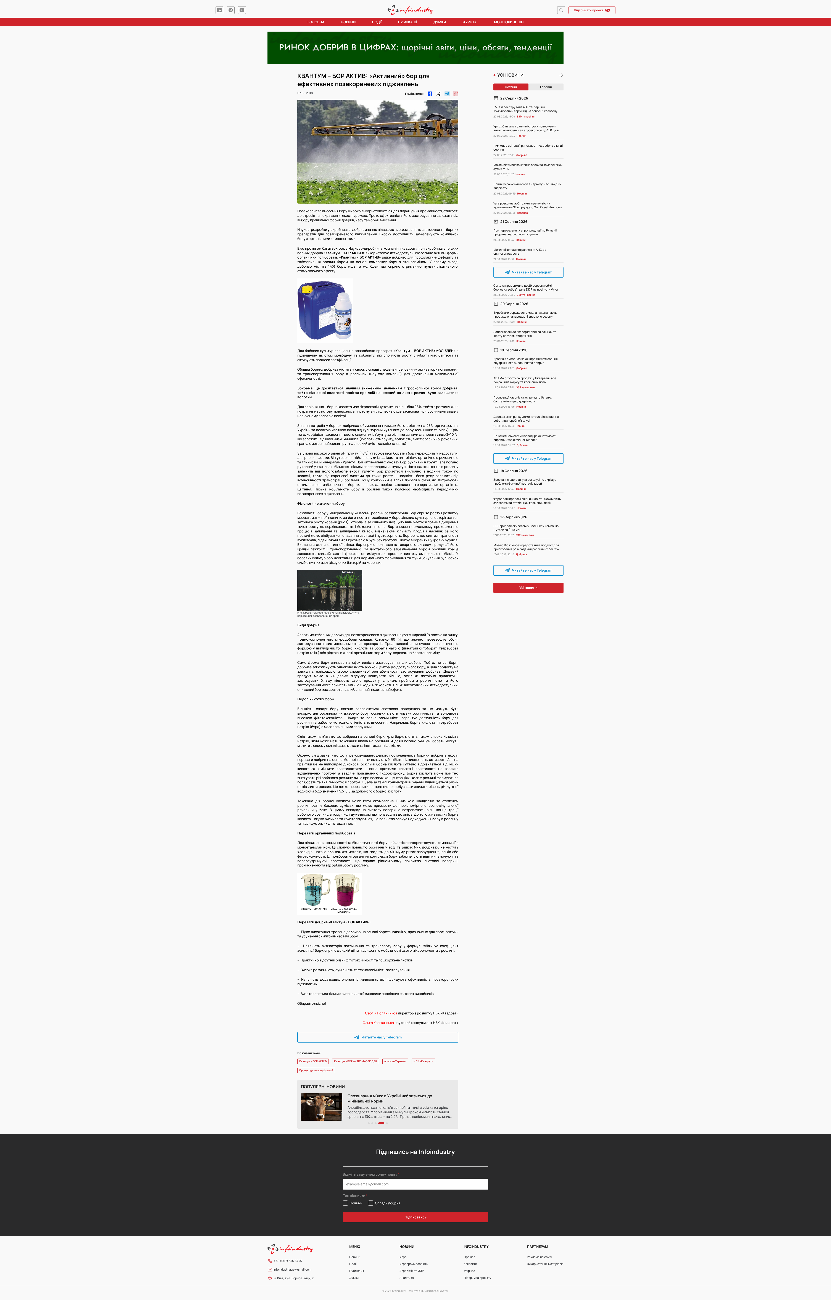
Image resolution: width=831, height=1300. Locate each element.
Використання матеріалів (545, 1264)
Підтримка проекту (477, 1278)
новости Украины (395, 1061)
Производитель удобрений (316, 1070)
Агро (402, 1257)
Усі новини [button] (528, 587)
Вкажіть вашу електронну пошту (370, 1174)
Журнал (470, 22)
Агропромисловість (413, 1264)
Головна (316, 22)
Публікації (407, 22)
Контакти (470, 1264)
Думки (439, 22)
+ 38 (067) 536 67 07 (288, 1261)
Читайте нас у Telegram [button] (381, 1037)
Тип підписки (354, 1195)
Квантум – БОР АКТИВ (313, 1061)
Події (377, 22)
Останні (511, 87)
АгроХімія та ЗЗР (411, 1271)
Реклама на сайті (539, 1257)
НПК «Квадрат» (423, 1061)
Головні (546, 87)
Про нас (469, 1257)
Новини (348, 22)
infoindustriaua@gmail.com (292, 1269)
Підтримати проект (588, 10)
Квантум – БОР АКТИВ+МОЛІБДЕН (355, 1061)
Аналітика (406, 1278)
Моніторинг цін (509, 22)
